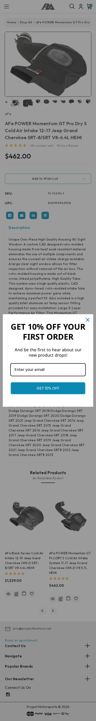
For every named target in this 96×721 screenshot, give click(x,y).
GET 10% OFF (48, 388)
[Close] (87, 319)
